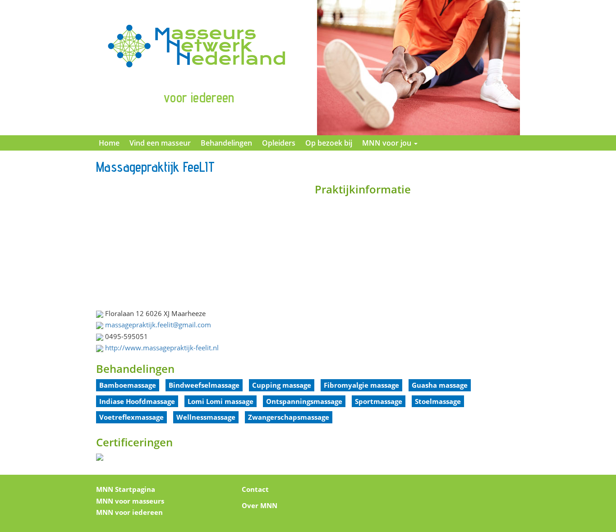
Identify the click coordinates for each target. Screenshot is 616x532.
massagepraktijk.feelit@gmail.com (158, 324)
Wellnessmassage (205, 417)
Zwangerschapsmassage (288, 417)
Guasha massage (440, 385)
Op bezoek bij (328, 143)
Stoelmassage (438, 401)
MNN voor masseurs (130, 500)
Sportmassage (378, 401)
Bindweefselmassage (204, 385)
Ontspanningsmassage (304, 401)
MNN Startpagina (125, 489)
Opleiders (278, 143)
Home (109, 143)
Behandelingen (226, 143)
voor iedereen (199, 97)
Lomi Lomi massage (220, 401)
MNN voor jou (387, 143)
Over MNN (259, 505)
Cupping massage (281, 385)
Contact (255, 489)
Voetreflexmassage (131, 417)
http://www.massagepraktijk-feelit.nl (162, 347)
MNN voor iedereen (129, 512)
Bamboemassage (127, 385)
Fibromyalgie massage (361, 385)
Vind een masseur (160, 143)
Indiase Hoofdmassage (137, 401)
